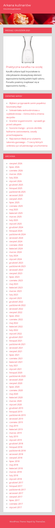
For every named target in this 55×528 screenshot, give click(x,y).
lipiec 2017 (14, 500)
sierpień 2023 (15, 273)
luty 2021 (13, 365)
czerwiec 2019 (16, 422)
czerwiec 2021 (16, 358)
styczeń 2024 (15, 259)
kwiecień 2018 (16, 468)
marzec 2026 (15, 174)
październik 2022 (17, 305)
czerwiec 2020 (16, 390)
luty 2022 (13, 330)
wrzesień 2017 (16, 493)
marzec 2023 (15, 291)
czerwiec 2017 (16, 503)
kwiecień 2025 (16, 213)
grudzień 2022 (16, 301)
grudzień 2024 (16, 227)
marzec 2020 (15, 401)
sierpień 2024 (15, 241)
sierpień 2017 (15, 496)
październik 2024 (17, 234)
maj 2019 (13, 425)
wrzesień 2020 (16, 379)
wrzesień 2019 (16, 418)
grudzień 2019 (16, 408)
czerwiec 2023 (16, 280)
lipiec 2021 (14, 355)
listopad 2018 (15, 447)
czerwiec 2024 (16, 245)
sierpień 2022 (15, 312)
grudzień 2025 (16, 184)
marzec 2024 (15, 252)
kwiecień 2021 (16, 362)
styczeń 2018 (15, 479)
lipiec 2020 (14, 386)
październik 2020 (17, 376)
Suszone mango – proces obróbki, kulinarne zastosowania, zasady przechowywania (24, 131)
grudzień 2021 (16, 337)
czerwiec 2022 (16, 319)
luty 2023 (13, 294)
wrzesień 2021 (16, 347)
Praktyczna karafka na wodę (24, 67)
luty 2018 (13, 475)
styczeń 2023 (15, 298)
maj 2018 (13, 464)
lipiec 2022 (14, 316)
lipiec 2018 (14, 461)
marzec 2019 (15, 433)
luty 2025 (13, 220)
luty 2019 (13, 436)
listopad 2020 (15, 372)
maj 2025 (13, 209)
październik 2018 (17, 450)
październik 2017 (17, 489)
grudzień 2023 (16, 262)
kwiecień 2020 (16, 397)
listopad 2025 (15, 188)
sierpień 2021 (15, 351)
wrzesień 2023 (16, 269)
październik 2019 (17, 415)
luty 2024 (13, 255)
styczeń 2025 (15, 223)
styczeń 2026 (15, 181)
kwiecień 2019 (16, 429)
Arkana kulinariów (17, 5)
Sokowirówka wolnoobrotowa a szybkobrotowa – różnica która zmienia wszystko (25, 114)
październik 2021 (17, 344)
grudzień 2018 (16, 443)
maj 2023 (13, 284)
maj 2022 (13, 323)
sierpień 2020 (15, 383)
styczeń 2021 (15, 369)
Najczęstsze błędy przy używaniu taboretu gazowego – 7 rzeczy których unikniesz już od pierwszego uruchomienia (26, 142)
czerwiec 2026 (16, 170)
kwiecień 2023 (16, 287)
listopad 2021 (15, 340)
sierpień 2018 (15, 457)
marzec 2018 (15, 472)
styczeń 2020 (15, 404)
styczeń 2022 (15, 333)
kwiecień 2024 (16, 248)
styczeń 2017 (15, 507)
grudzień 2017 (16, 482)
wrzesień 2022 (16, 308)
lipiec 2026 (14, 167)
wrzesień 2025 (16, 195)
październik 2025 (17, 191)
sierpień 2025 (15, 199)
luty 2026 (13, 177)
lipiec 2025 (14, 202)
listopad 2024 (15, 230)
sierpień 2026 (15, 163)
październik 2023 (17, 266)
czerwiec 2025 (16, 206)
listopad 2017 (15, 486)
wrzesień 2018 (16, 454)
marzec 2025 (15, 216)
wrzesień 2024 (16, 238)
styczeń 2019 (15, 440)
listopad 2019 (15, 411)
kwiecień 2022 (16, 326)
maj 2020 (13, 394)
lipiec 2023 (14, 277)
